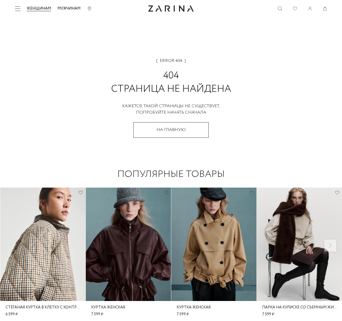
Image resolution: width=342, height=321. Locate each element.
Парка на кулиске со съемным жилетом (299, 307)
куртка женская (108, 307)
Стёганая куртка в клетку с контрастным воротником (43, 307)
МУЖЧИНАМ (68, 8)
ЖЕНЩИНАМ (39, 8)
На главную (171, 130)
